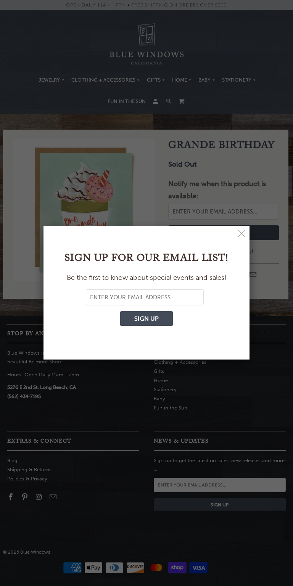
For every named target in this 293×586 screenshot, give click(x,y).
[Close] (241, 234)
